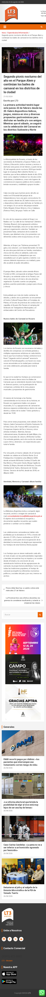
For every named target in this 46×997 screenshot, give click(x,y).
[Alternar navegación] (5, 27)
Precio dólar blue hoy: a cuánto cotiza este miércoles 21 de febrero (22, 589)
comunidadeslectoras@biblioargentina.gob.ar (24, 516)
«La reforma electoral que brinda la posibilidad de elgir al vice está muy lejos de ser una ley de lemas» (21, 805)
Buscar (40, 614)
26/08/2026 (8, 768)
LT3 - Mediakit (7, 961)
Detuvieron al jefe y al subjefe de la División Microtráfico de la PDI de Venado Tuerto (20, 890)
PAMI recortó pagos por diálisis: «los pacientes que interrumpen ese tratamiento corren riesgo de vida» (21, 762)
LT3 (29, 993)
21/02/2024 (8, 96)
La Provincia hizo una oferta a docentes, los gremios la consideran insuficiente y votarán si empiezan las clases (22, 600)
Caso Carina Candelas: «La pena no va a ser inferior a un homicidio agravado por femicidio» (23, 848)
